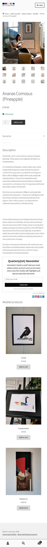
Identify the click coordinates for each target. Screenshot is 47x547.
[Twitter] (33, 296)
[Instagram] (36, 296)
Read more (23, 508)
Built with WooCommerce (27, 534)
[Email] (43, 296)
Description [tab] (7, 136)
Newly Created (15, 14)
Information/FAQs (9, 534)
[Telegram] (41, 296)
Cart (36, 541)
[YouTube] (38, 296)
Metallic (35, 14)
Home (7, 14)
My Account (8, 543)
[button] (41, 25)
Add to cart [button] (23, 367)
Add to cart (18, 122)
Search (23, 543)
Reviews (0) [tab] (7, 142)
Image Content (26, 14)
